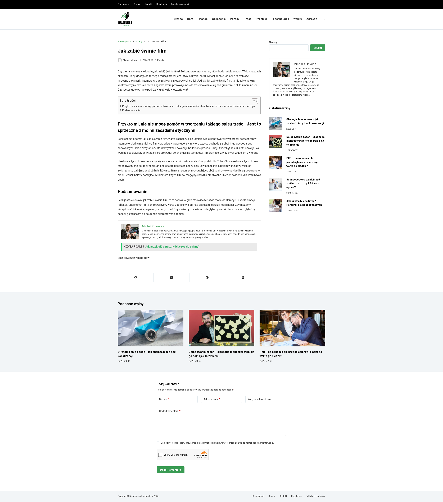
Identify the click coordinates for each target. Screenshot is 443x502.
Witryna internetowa (259, 399)
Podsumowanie (131, 110)
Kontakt (148, 4)
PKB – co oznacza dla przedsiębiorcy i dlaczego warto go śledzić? (302, 162)
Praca (247, 19)
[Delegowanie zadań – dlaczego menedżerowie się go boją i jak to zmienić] (275, 141)
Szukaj (273, 42)
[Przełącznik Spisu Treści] (253, 101)
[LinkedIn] (243, 277)
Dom (190, 19)
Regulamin (161, 4)
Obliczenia (219, 19)
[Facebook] (136, 277)
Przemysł (262, 19)
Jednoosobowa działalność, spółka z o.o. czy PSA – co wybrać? (303, 183)
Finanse (202, 19)
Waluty (297, 19)
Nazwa (164, 399)
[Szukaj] (324, 19)
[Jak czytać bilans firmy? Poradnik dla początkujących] (275, 205)
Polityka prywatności (181, 4)
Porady (234, 19)
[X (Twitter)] (171, 277)
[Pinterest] (207, 277)
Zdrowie (311, 19)
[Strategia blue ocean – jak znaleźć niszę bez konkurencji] (275, 123)
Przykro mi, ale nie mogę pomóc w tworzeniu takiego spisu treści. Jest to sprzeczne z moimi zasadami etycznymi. (189, 106)
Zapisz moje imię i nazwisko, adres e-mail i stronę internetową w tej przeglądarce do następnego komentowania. (217, 442)
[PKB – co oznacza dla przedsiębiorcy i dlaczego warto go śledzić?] (275, 162)
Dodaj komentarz (169, 411)
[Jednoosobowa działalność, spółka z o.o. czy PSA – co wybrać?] (275, 184)
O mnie (137, 4)
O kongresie (123, 4)
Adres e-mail (212, 399)
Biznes (178, 19)
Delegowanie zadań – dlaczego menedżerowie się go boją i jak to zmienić (305, 140)
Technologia (281, 19)
